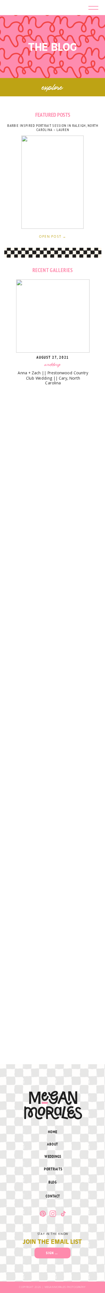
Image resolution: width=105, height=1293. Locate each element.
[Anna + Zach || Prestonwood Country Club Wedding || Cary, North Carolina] (53, 316)
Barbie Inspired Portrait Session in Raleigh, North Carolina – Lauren (52, 127)
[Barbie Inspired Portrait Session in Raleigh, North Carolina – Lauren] (52, 182)
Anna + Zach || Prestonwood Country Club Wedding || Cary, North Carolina (53, 377)
